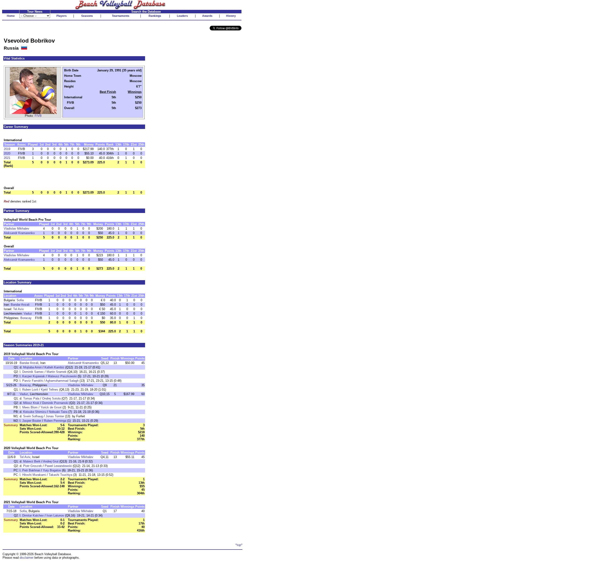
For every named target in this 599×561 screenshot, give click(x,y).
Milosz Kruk (31, 403)
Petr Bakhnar (31, 470)
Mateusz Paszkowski (62, 376)
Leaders (182, 16)
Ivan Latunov (55, 515)
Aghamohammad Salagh (62, 380)
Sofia (20, 300)
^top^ (238, 545)
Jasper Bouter (31, 420)
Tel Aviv (18, 309)
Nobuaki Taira (58, 412)
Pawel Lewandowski (58, 466)
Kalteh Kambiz (54, 367)
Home (11, 16)
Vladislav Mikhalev (16, 228)
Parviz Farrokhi (32, 380)
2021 (7, 158)
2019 (7, 149)
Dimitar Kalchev (33, 515)
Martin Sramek (56, 372)
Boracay (26, 318)
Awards (207, 16)
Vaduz (28, 313)
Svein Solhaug (33, 416)
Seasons (87, 16)
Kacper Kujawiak (33, 376)
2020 (7, 153)
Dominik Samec (33, 372)
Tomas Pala (31, 398)
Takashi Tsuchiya (60, 475)
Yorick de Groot (51, 407)
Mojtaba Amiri (32, 367)
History (231, 16)
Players (61, 16)
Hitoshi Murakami (34, 475)
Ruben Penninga (55, 420)
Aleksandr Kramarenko (19, 233)
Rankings (155, 16)
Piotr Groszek (32, 466)
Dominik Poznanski (55, 403)
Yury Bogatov (52, 470)
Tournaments (120, 16)
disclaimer (26, 557)
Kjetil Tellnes (49, 389)
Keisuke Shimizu (34, 412)
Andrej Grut (50, 461)
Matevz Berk (31, 461)
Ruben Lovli (30, 389)
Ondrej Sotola (51, 398)
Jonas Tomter (55, 416)
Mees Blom (30, 407)
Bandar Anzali (20, 304)
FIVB (38, 115)
